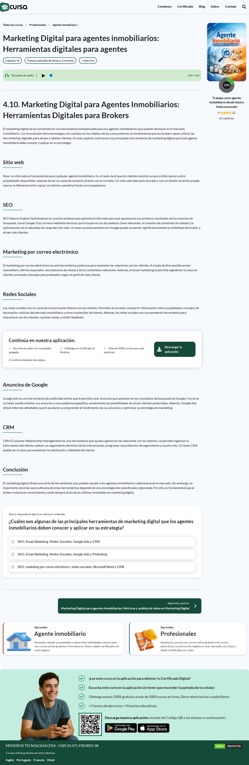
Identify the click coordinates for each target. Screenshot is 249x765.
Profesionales (37, 24)
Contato (230, 6)
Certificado (185, 6)
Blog (202, 6)
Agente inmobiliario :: (66, 24)
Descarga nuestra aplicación (126, 717)
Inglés (10, 760)
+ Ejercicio (88, 60)
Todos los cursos (13, 24)
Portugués (24, 760)
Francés (39, 760)
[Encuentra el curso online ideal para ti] (244, 7)
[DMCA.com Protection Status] (228, 752)
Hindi (50, 760)
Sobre (215, 6)
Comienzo (165, 6)
